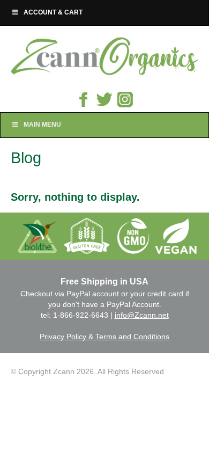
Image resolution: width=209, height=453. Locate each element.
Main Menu (42, 124)
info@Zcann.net (142, 315)
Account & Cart (53, 12)
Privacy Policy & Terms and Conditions (104, 336)
